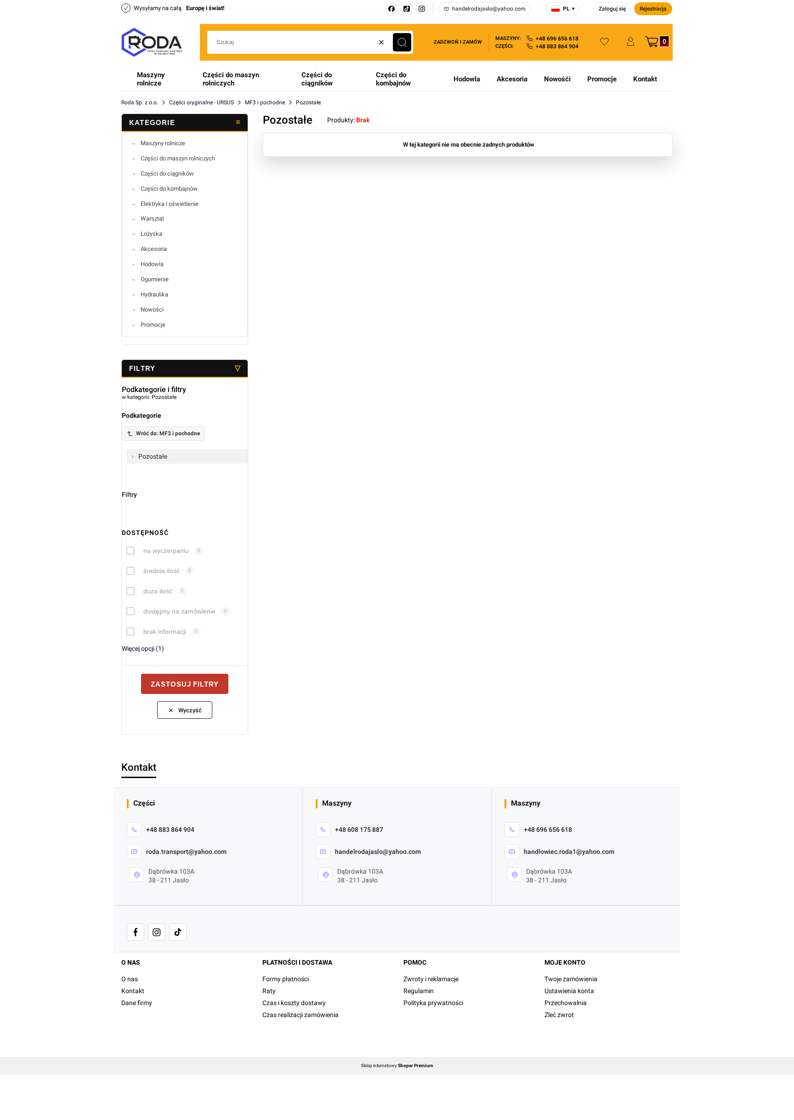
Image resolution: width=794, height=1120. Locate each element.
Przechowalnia (565, 1002)
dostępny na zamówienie (179, 611)
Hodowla (467, 79)
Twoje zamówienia (570, 979)
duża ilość (157, 591)
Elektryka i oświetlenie (169, 203)
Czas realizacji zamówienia (300, 1014)
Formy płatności (285, 979)
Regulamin (418, 991)
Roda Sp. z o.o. (139, 102)
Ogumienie (155, 279)
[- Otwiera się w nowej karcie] (135, 932)
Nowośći (557, 79)
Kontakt (645, 79)
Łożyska (151, 233)
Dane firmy (136, 1002)
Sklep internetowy (397, 1065)
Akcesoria (512, 79)
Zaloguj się (612, 9)
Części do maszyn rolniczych (231, 79)
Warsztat (152, 218)
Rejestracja (653, 9)
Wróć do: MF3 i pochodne (168, 433)
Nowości (152, 309)
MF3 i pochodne (265, 102)
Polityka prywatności (433, 1002)
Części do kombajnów (393, 79)
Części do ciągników (317, 79)
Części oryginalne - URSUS (201, 102)
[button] (402, 42)
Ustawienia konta (569, 991)
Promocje (602, 79)
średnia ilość (161, 570)
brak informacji (164, 631)
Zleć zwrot (559, 1014)
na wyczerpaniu (166, 550)
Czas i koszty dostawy (294, 1002)
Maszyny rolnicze (151, 79)
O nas (129, 979)
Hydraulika (154, 294)
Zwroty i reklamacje (431, 979)
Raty (269, 991)
